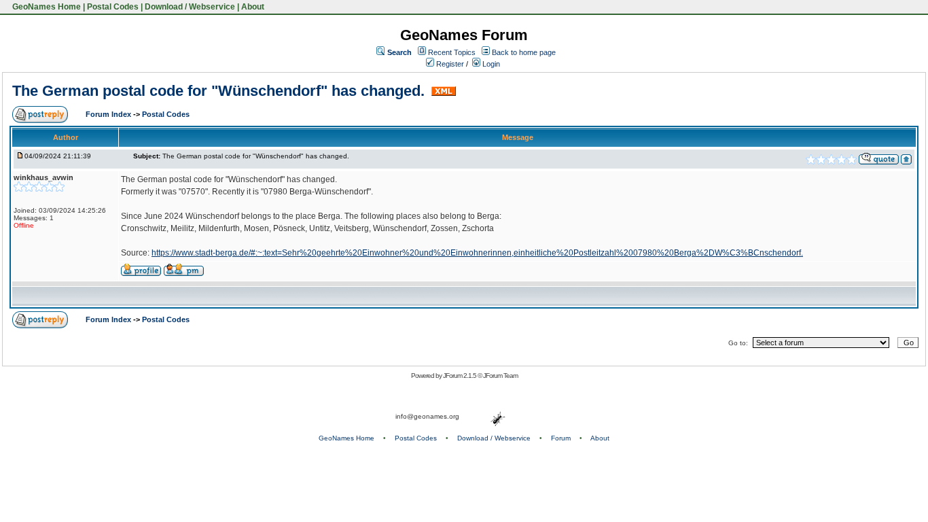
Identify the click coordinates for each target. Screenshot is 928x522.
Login (490, 64)
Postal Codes (113, 7)
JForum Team (500, 375)
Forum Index (109, 114)
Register (449, 64)
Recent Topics (452, 52)
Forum (561, 438)
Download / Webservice (190, 7)
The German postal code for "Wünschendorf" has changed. (220, 90)
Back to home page (524, 52)
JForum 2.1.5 (460, 375)
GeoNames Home (45, 7)
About (252, 7)
